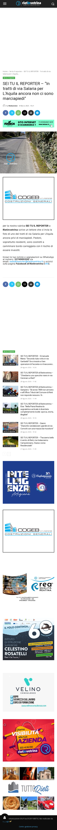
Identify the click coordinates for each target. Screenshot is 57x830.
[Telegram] (37, 113)
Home (5, 71)
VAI (46, 263)
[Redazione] (4, 105)
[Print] (31, 113)
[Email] (24, 113)
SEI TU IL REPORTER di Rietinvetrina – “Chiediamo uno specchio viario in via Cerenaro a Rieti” (36, 375)
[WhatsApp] (18, 113)
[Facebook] (5, 113)
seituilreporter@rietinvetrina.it (26, 261)
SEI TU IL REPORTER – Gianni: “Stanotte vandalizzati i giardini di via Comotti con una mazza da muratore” (37, 426)
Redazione (13, 106)
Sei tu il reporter (15, 71)
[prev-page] (4, 454)
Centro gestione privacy (28, 826)
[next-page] (9, 454)
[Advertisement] (28, 37)
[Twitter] (12, 113)
